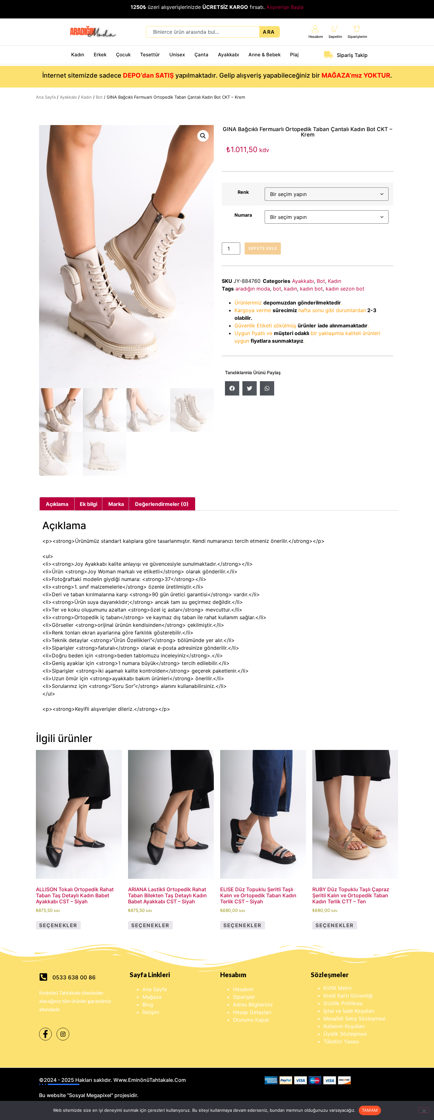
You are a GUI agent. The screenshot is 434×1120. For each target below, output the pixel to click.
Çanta (201, 55)
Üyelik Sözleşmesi (345, 1034)
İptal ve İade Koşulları (349, 1011)
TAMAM (370, 1110)
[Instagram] (63, 1034)
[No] (423, 1110)
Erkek (100, 55)
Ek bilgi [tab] (88, 504)
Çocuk (123, 55)
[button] (203, 136)
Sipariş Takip (352, 55)
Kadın (77, 55)
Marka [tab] (116, 504)
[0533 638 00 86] (43, 977)
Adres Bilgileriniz (253, 1004)
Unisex (177, 55)
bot (277, 288)
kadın (290, 288)
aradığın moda (252, 288)
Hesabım (316, 36)
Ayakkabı (228, 55)
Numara (243, 215)
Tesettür (150, 55)
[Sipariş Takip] (328, 54)
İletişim (150, 1012)
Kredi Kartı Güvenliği (348, 995)
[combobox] (203, 32)
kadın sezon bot (345, 288)
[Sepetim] (335, 28)
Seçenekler (58, 925)
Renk (243, 192)
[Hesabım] (315, 28)
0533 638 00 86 (74, 977)
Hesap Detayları (252, 1012)
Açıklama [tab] (57, 504)
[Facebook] (45, 1034)
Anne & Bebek (264, 55)
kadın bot (311, 288)
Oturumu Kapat (251, 1020)
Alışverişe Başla (284, 7)
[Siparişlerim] (357, 28)
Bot (99, 97)
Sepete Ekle (262, 248)
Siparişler (244, 997)
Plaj (294, 55)
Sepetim (335, 36)
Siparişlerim (357, 36)
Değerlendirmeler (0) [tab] (162, 504)
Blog (147, 1004)
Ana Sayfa (46, 97)
